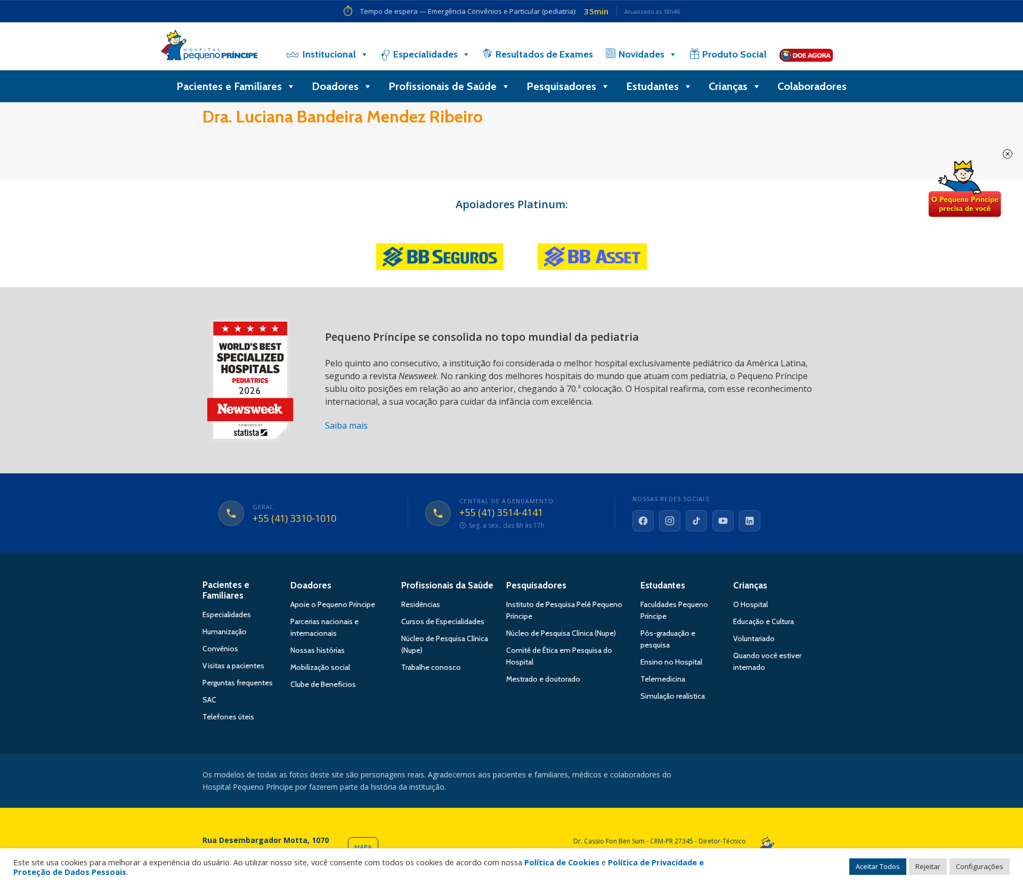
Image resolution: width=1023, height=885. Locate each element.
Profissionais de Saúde (442, 86)
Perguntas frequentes (237, 682)
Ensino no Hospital (671, 662)
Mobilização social (320, 667)
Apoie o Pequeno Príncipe (332, 604)
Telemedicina (662, 679)
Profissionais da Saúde (447, 585)
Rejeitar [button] (927, 866)
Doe (964, 189)
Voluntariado (754, 638)
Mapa (363, 847)
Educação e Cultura (763, 621)
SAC (209, 699)
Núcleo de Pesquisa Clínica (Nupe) (561, 633)
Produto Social (734, 54)
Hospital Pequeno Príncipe (209, 47)
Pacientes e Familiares (229, 86)
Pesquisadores (561, 86)
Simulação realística (672, 696)
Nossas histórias (317, 650)
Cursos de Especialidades (442, 621)
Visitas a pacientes (233, 665)
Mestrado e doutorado (543, 679)
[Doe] (806, 54)
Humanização (224, 631)
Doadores (335, 86)
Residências (420, 604)
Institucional (329, 54)
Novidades (641, 54)
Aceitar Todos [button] (878, 866)
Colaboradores (812, 86)
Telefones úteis (228, 717)
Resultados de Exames (544, 54)
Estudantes (652, 86)
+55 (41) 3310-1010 (294, 519)
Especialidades (425, 54)
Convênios (220, 648)
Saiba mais (346, 425)
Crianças (728, 86)
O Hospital (750, 604)
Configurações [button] (979, 866)
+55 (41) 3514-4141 (501, 513)
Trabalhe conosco (431, 667)
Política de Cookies (561, 862)
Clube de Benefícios (323, 684)
